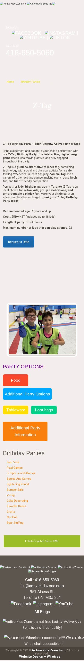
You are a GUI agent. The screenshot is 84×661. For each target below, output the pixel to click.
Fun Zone (13, 462)
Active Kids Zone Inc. (48, 650)
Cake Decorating (17, 500)
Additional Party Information (25, 431)
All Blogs (42, 611)
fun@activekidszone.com (42, 585)
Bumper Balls (15, 489)
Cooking (12, 517)
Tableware (15, 410)
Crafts (11, 511)
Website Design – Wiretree (40, 656)
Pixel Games (15, 467)
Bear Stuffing (15, 522)
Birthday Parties (30, 81)
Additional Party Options (27, 394)
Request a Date (18, 242)
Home (10, 81)
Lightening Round (18, 484)
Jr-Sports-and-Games (21, 473)
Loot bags (44, 410)
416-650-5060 (30, 52)
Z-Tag (50, 81)
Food (16, 380)
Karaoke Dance (16, 506)
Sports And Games (19, 478)
